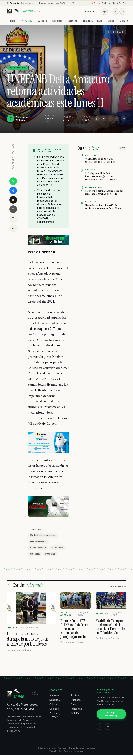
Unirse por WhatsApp (111, 714)
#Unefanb (50, 554)
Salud (74, 704)
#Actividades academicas (43, 535)
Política (75, 695)
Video (111, 20)
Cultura (53, 704)
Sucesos (42, 20)
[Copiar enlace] (13, 228)
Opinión (124, 20)
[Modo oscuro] (104, 11)
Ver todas (116, 586)
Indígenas (76, 708)
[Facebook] (122, 11)
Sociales (54, 708)
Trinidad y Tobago (92, 20)
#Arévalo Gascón (38, 541)
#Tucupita (35, 554)
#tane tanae (57, 547)
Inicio (12, 20)
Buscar (91, 11)
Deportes (57, 20)
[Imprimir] (123, 118)
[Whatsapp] (115, 11)
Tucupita (76, 699)
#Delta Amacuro (38, 547)
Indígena (72, 20)
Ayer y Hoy (26, 20)
